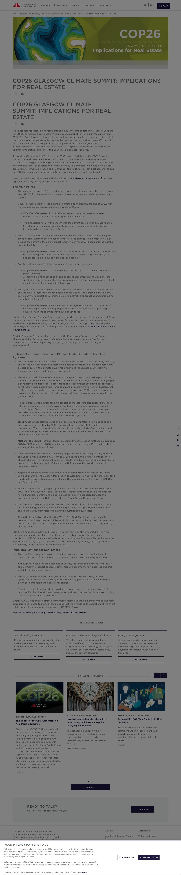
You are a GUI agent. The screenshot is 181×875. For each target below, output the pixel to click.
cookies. (84, 872)
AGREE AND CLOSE (149, 857)
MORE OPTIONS (126, 857)
